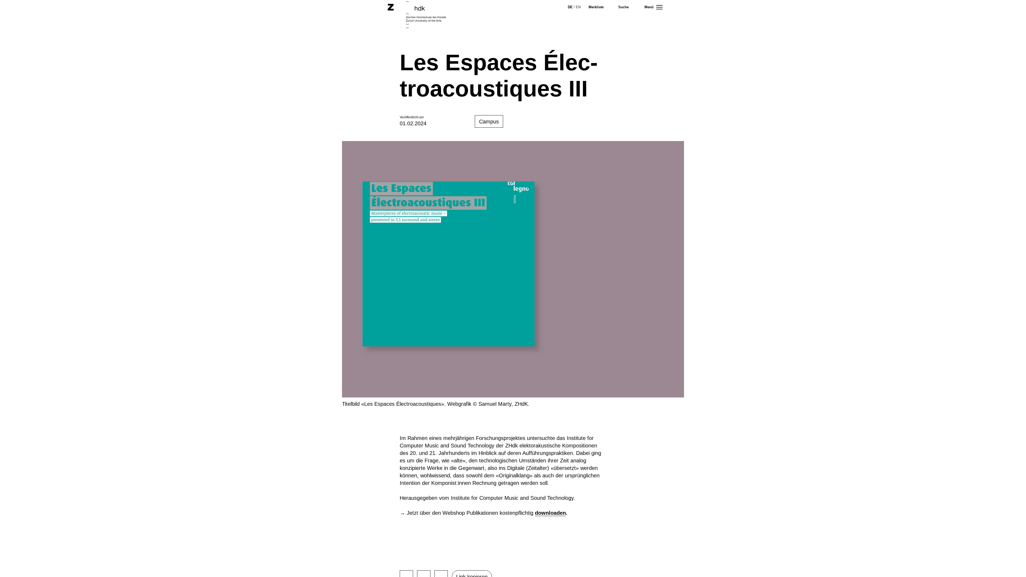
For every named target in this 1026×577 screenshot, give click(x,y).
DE (570, 7)
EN (578, 7)
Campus (489, 121)
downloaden (550, 513)
